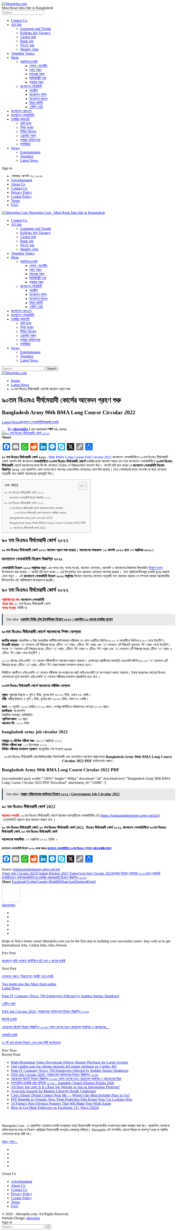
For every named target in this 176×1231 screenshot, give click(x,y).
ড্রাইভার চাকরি (28, 62)
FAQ (14, 205)
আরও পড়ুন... (9, 1142)
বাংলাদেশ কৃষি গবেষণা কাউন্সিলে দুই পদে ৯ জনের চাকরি (33, 961)
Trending (26, 156)
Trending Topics (23, 53)
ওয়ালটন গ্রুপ (28, 136)
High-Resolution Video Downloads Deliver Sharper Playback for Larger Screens (69, 1062)
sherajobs (33, 1218)
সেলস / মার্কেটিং (38, 66)
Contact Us (19, 20)
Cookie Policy (21, 197)
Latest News (29, 160)
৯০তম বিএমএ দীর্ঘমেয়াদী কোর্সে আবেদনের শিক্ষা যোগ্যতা (36, 508)
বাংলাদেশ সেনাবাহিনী (22, 115)
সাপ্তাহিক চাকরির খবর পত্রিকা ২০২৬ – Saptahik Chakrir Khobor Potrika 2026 (62, 1083)
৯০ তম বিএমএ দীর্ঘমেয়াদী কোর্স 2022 (28, 527)
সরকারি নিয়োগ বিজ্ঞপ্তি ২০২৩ (69, 877)
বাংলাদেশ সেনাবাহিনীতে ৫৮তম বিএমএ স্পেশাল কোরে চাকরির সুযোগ (79, 848)
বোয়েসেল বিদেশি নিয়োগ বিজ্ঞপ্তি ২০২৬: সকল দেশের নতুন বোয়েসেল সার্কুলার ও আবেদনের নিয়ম (66, 1079)
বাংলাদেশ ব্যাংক (38, 99)
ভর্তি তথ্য (25, 123)
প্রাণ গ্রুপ (35, 70)
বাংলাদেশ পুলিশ (38, 95)
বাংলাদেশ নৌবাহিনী (31, 86)
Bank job (26, 41)
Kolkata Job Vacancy (35, 33)
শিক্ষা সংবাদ (26, 127)
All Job (16, 25)
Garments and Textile (35, 29)
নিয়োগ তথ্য (155, 568)
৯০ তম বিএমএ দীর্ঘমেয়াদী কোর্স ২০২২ (24, 492)
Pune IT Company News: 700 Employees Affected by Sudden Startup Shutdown (69, 1070)
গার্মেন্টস (33, 90)
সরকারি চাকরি (50, 422)
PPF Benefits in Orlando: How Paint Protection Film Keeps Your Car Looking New (71, 1099)
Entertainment (30, 152)
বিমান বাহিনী (36, 103)
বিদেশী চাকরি (9, 1019)
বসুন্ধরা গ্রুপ (36, 74)
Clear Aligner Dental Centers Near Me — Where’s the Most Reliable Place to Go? (70, 1095)
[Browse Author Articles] (11, 901)
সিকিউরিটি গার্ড (37, 78)
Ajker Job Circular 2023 (19, 873)
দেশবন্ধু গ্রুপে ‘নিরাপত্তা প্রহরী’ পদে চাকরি (27, 976)
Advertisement (21, 180)
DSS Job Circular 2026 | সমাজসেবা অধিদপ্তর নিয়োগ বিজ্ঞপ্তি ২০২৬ (54, 1075)
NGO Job (27, 45)
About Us (18, 184)
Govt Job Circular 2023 (95, 873)
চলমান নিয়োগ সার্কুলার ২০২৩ (129, 873)
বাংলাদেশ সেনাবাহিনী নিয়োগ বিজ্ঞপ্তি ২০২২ (30, 497)
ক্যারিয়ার (25, 144)
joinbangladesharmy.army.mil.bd (36, 869)
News (15, 148)
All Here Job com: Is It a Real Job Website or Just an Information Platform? (65, 1087)
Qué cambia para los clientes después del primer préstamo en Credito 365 (64, 1066)
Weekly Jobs (29, 49)
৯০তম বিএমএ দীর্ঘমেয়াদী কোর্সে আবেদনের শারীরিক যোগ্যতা (40, 512)
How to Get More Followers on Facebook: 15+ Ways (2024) (55, 1108)
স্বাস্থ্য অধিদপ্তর (30, 140)
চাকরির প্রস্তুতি (20, 119)
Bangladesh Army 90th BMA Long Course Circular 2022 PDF (48, 522)
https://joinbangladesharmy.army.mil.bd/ (130, 815)
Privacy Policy (21, 192)
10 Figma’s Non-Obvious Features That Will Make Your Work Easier (61, 1103)
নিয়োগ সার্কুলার (16, 877)
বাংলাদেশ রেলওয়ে (21, 111)
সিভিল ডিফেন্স (28, 132)
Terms (15, 201)
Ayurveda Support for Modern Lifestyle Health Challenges (53, 1091)
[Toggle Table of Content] (80, 486)
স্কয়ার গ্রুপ (36, 82)
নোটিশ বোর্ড (36, 107)
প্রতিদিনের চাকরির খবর (38, 877)
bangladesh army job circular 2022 (31, 517)
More (15, 57)
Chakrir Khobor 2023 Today (57, 873)
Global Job (28, 37)
